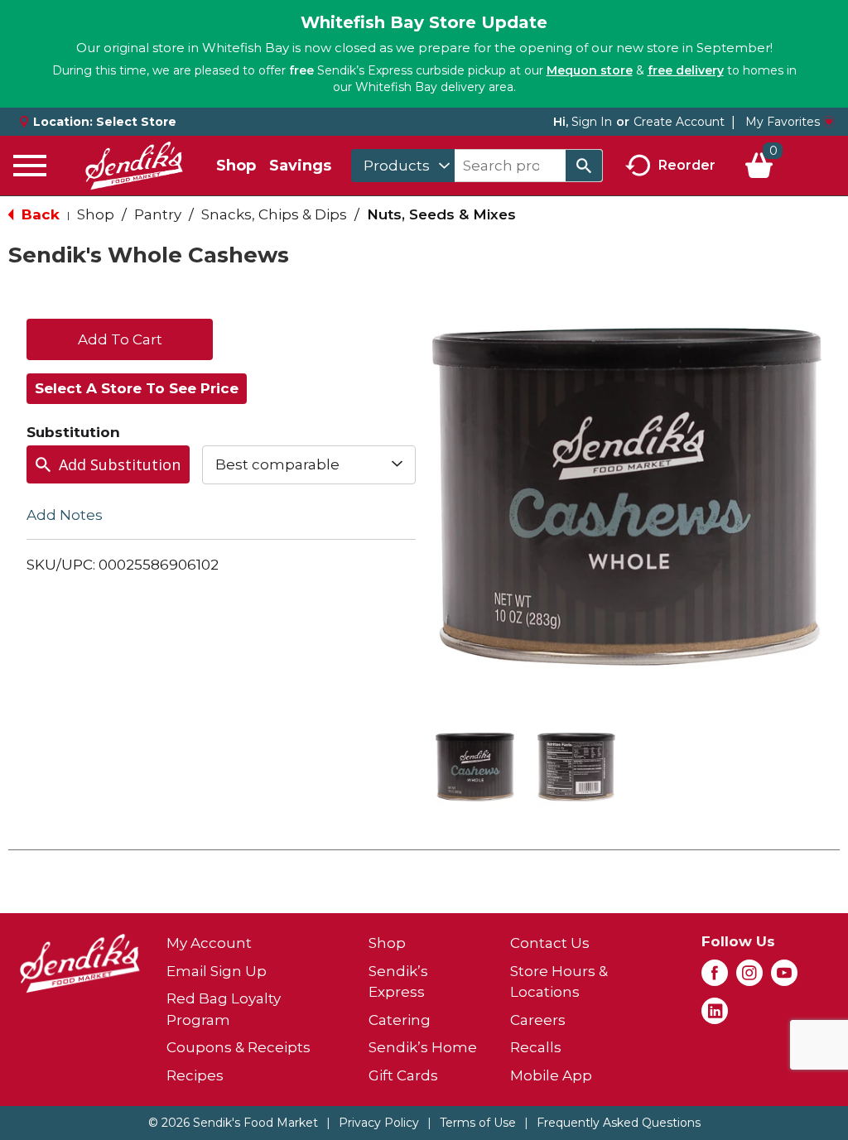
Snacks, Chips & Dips (274, 214)
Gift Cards (403, 1075)
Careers (538, 1020)
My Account (209, 943)
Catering (400, 1020)
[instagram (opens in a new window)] (749, 977)
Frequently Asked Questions (619, 1122)
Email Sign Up (216, 971)
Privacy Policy (379, 1122)
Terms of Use (478, 1122)
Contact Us (550, 943)
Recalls (535, 1047)
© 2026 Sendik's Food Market (233, 1122)
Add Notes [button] (64, 514)
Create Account (679, 121)
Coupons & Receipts (238, 1047)
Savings (300, 165)
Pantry (157, 214)
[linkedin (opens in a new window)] (714, 1016)
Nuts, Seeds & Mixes (441, 214)
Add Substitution (120, 464)
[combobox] (403, 165)
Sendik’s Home (423, 1047)
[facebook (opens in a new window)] (714, 977)
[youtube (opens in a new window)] (784, 977)
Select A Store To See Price (136, 388)
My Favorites (782, 121)
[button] (475, 767)
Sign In (591, 121)
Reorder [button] (687, 164)
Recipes (195, 1075)
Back (38, 214)
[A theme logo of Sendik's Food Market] (134, 165)
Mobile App (551, 1075)
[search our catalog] (584, 165)
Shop (236, 165)
